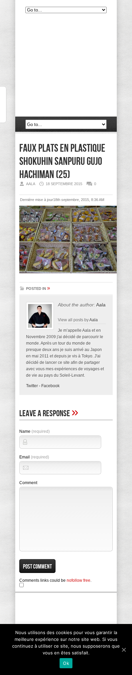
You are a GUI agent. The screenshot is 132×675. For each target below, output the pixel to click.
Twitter (32, 385)
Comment (28, 482)
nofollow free (78, 580)
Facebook (50, 385)
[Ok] (123, 649)
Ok (66, 663)
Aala (101, 304)
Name (34, 431)
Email (34, 457)
